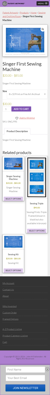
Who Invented (10, 306)
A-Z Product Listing (12, 329)
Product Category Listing (15, 335)
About (6, 296)
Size (5, 91)
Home (34, 12)
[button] (43, 3)
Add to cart (21, 109)
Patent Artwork (10, 12)
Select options (13, 199)
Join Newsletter (25, 388)
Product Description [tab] (17, 131)
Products (24, 12)
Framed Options (10, 319)
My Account (8, 283)
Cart (5, 342)
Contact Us (8, 289)
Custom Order (10, 312)
